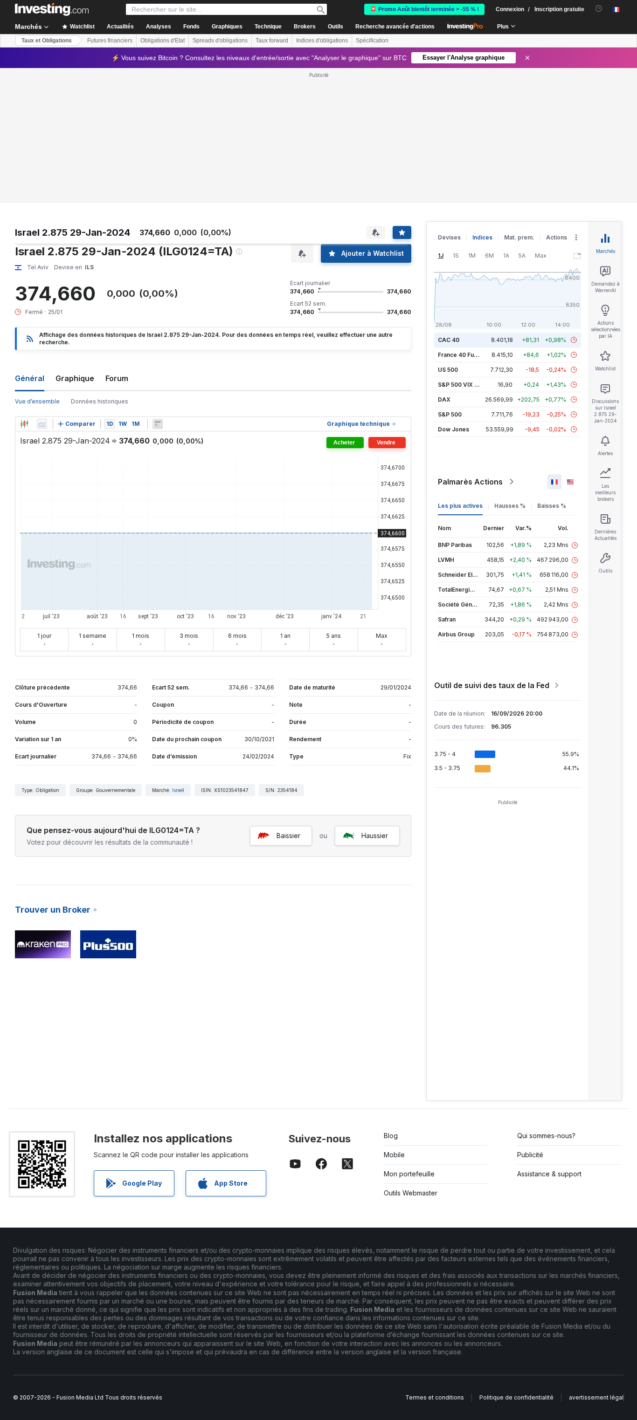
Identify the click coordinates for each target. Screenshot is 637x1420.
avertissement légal (596, 1397)
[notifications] (599, 8)
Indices (482, 237)
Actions (556, 237)
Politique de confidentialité (516, 1397)
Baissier (288, 836)
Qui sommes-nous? (546, 1136)
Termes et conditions (434, 1397)
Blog (391, 1136)
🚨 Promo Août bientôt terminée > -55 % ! (424, 9)
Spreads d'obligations (220, 40)
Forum (116, 378)
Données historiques (99, 401)
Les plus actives (460, 505)
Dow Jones (453, 429)
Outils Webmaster (410, 1193)
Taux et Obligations (46, 40)
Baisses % (551, 505)
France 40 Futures (463, 354)
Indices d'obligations (322, 40)
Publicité (530, 1155)
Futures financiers (109, 40)
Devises (449, 237)
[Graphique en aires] (42, 424)
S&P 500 (450, 414)
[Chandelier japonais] (24, 424)
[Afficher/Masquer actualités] (157, 424)
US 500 (448, 369)
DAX (444, 399)
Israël (178, 790)
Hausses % (510, 505)
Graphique (74, 378)
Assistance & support (549, 1174)
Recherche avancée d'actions (395, 26)
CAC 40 (448, 339)
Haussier (374, 836)
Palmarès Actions (470, 481)
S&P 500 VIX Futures (466, 384)
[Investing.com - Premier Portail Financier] (52, 9)
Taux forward (272, 40)
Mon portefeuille (409, 1174)
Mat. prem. (519, 237)
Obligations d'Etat (162, 40)
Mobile (394, 1155)
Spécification (372, 40)
